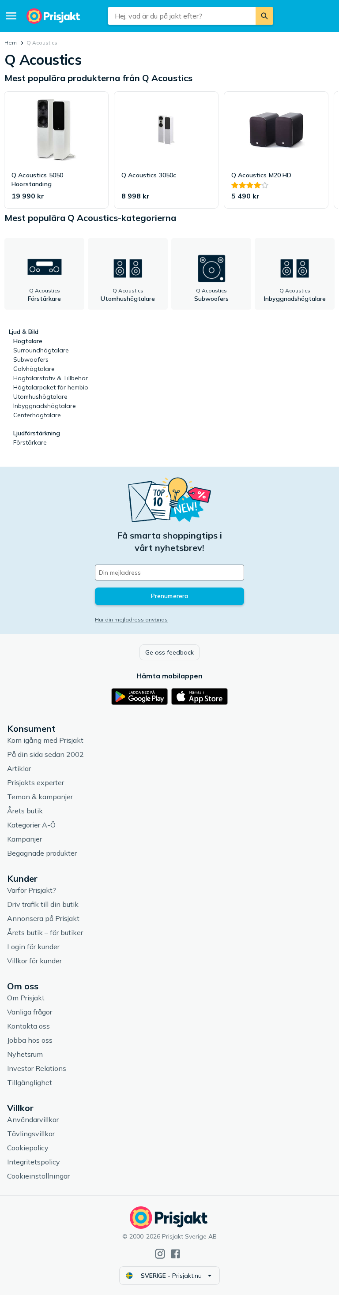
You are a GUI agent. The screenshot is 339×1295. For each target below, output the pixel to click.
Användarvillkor (33, 1119)
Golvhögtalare (34, 369)
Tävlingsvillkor (31, 1133)
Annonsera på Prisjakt (43, 918)
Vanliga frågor (29, 1011)
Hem (10, 42)
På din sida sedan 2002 (45, 754)
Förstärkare (30, 442)
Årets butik (25, 810)
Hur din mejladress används (131, 619)
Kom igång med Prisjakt (45, 740)
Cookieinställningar (38, 1175)
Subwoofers (31, 359)
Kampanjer (24, 839)
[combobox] (181, 16)
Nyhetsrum (25, 1054)
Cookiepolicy (28, 1147)
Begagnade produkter (42, 853)
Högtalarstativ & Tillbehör (50, 378)
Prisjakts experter (35, 782)
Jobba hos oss (30, 1040)
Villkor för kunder (34, 960)
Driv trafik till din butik (43, 904)
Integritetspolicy (33, 1161)
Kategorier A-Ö (31, 824)
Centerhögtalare (37, 415)
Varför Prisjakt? (31, 890)
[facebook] (175, 1254)
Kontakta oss (28, 1026)
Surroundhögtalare (41, 350)
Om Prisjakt (26, 997)
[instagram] (160, 1254)
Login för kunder (33, 946)
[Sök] (264, 16)
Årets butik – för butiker (45, 932)
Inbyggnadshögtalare (44, 406)
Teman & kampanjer (40, 796)
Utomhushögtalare (40, 396)
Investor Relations (36, 1068)
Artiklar (19, 768)
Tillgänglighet (29, 1082)
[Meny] (11, 16)
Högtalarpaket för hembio (50, 387)
